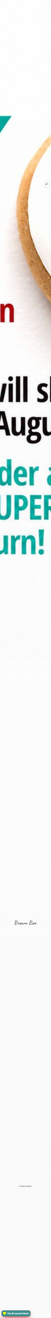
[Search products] (46, 184)
